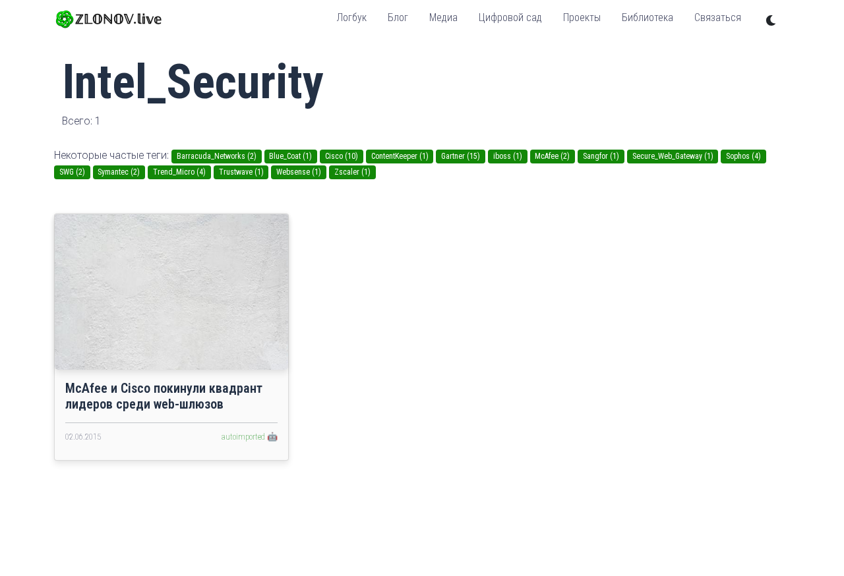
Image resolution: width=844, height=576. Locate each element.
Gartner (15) (460, 156)
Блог (398, 17)
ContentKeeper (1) (400, 156)
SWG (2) (72, 172)
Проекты (582, 17)
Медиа (443, 17)
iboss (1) (507, 156)
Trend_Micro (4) (179, 172)
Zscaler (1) (352, 172)
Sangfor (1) (601, 156)
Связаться (717, 17)
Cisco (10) (341, 156)
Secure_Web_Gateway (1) (672, 156)
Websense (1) (298, 172)
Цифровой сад (510, 17)
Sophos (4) (743, 156)
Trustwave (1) (241, 172)
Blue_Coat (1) (290, 156)
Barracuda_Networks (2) (216, 156)
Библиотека (647, 17)
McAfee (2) (552, 156)
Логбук (351, 17)
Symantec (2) (119, 172)
